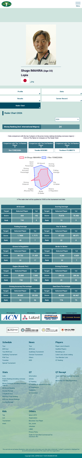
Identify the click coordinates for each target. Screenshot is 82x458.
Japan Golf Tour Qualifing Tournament (67, 377)
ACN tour (5, 349)
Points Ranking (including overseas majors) (13, 380)
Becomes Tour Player (36, 421)
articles (31, 379)
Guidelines (32, 390)
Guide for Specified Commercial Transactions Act (40, 436)
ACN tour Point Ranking (10, 396)
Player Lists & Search (63, 346)
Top (3, 415)
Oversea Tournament (36, 355)
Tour (3, 346)
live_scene (32, 423)
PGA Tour (5, 357)
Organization (33, 418)
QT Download (33, 393)
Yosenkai (5, 360)
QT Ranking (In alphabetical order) (40, 384)
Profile (20, 92)
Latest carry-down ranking (64, 355)
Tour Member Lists (62, 357)
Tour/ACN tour (7, 352)
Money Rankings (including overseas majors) (14, 384)
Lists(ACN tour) (7, 394)
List (3, 418)
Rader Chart (20, 106)
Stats (62, 92)
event (4, 423)
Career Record (61, 99)
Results (20, 99)
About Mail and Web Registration (66, 381)
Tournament (6, 421)
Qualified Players (61, 349)
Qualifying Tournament (9, 355)
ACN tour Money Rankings (11, 399)
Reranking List (60, 352)
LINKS (31, 429)
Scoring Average (7, 391)
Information (33, 376)
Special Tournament (9, 363)
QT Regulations (34, 387)
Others (31, 357)
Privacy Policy (33, 432)
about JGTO (33, 415)
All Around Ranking (8, 388)
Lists (4, 376)
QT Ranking (59, 360)
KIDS (30, 360)
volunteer (32, 426)
